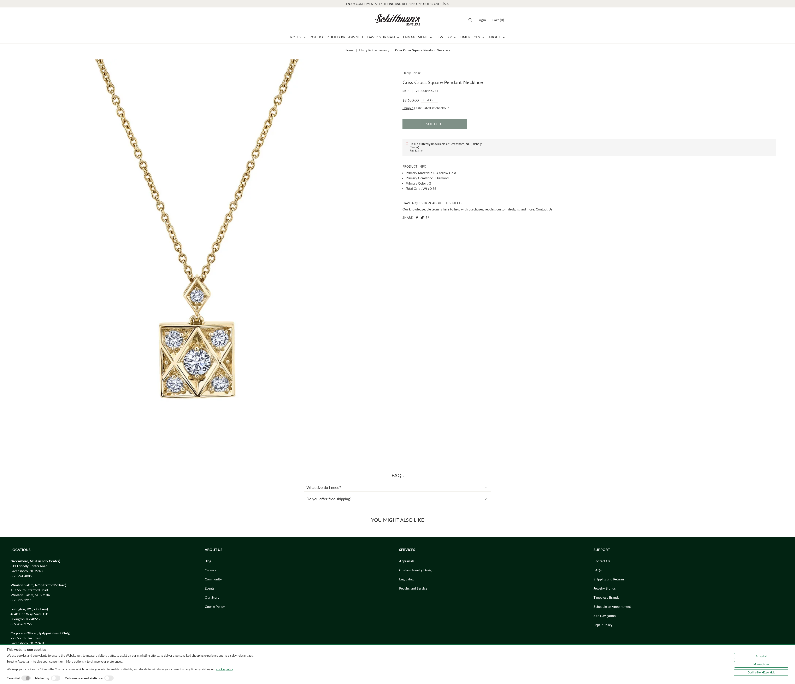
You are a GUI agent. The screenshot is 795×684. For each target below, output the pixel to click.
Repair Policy (603, 625)
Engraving (406, 579)
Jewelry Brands (605, 588)
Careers (210, 570)
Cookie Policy (215, 606)
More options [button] (761, 664)
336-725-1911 (21, 600)
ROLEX (296, 37)
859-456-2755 (21, 624)
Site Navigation (605, 616)
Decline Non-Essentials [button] (761, 672)
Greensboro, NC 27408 (27, 571)
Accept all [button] (761, 656)
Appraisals (406, 561)
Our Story (212, 597)
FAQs (598, 570)
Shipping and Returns (609, 579)
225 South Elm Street (26, 638)
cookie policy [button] (224, 669)
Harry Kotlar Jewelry (374, 50)
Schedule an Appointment (612, 606)
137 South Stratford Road (29, 590)
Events (209, 588)
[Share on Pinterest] (427, 217)
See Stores (416, 150)
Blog (208, 561)
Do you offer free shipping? (329, 499)
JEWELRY (444, 37)
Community (213, 579)
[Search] (471, 20)
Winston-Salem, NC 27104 (30, 595)
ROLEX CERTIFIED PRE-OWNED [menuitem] (336, 37)
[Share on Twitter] (422, 217)
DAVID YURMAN (381, 37)
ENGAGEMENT (416, 37)
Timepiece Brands (606, 597)
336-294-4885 (21, 576)
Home (349, 50)
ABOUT (495, 37)
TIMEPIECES (470, 37)
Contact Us (544, 209)
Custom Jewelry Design (416, 570)
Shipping (408, 108)
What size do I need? (323, 487)
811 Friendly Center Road (29, 566)
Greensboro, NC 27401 (27, 643)
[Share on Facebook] (417, 217)
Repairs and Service (413, 588)
